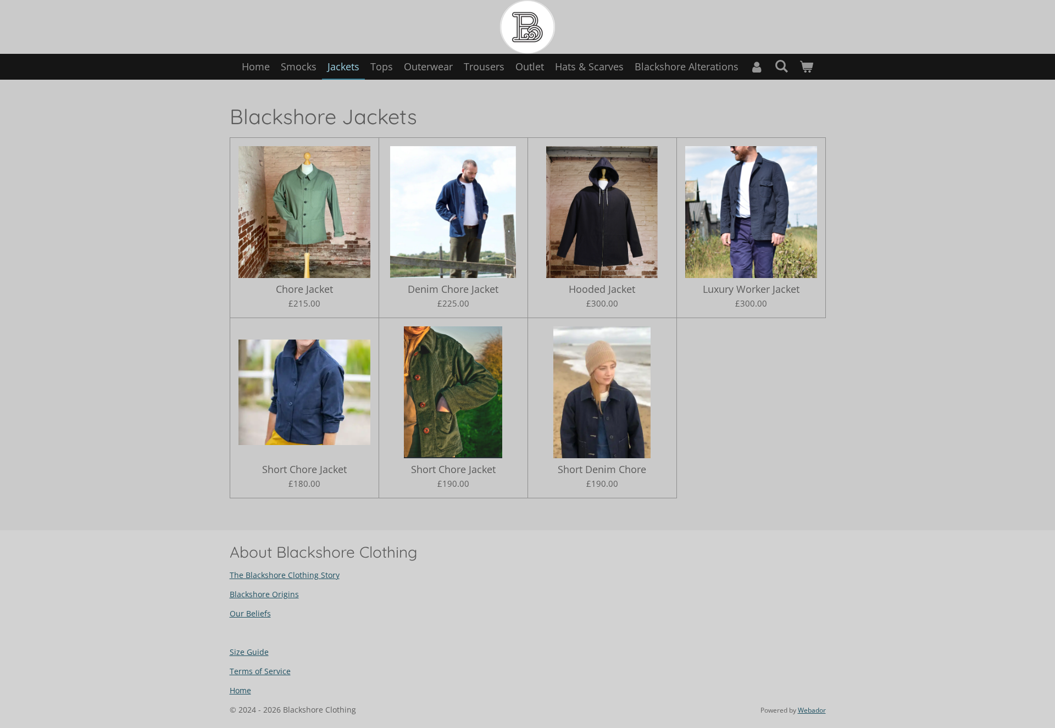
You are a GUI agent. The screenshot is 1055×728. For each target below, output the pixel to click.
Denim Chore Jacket (453, 289)
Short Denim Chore (602, 469)
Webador (812, 710)
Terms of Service (260, 671)
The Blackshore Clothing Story (285, 575)
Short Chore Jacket (304, 469)
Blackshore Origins (264, 594)
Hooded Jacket (602, 289)
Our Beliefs (250, 613)
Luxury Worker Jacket (751, 289)
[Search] (781, 66)
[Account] (756, 67)
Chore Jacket (304, 289)
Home (240, 690)
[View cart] (806, 67)
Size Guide (249, 652)
